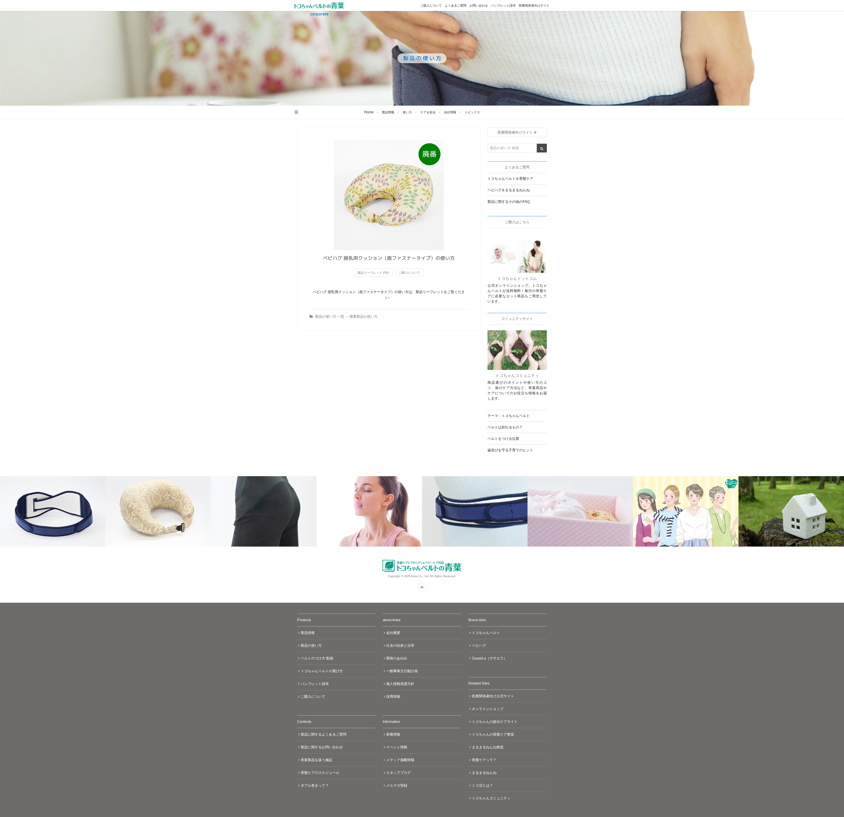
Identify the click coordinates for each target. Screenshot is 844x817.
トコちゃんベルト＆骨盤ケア (510, 178)
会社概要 (393, 633)
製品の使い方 (311, 645)
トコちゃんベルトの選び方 (322, 671)
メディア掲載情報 (400, 760)
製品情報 (388, 112)
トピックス (472, 112)
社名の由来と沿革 (400, 645)
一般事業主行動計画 (402, 671)
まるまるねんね (484, 773)
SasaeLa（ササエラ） (489, 658)
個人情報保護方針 (400, 684)
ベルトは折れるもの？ (505, 427)
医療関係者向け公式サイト (493, 696)
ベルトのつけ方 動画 (317, 658)
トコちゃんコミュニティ (491, 798)
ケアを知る (428, 112)
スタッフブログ (398, 773)
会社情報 (450, 112)
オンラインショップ (488, 709)
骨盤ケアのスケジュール (320, 773)
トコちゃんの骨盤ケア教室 (493, 734)
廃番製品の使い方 (363, 316)
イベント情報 (396, 747)
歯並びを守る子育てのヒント (510, 450)
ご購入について (431, 5)
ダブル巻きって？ (315, 785)
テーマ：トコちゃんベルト (508, 416)
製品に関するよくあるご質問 (323, 734)
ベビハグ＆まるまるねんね (508, 190)
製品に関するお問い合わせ (322, 747)
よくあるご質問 (455, 5)
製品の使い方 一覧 (329, 316)
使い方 (407, 112)
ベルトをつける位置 (503, 439)
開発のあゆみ (396, 658)
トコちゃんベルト (486, 633)
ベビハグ (479, 645)
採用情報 (393, 696)
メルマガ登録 (396, 785)
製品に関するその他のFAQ (508, 202)
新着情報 (393, 734)
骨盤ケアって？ (484, 760)
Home (369, 112)
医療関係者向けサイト (534, 5)
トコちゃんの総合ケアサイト (495, 721)
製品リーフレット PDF (373, 272)
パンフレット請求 (503, 5)
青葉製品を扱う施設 (316, 760)
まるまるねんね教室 (488, 747)
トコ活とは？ (482, 785)
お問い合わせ (478, 5)
